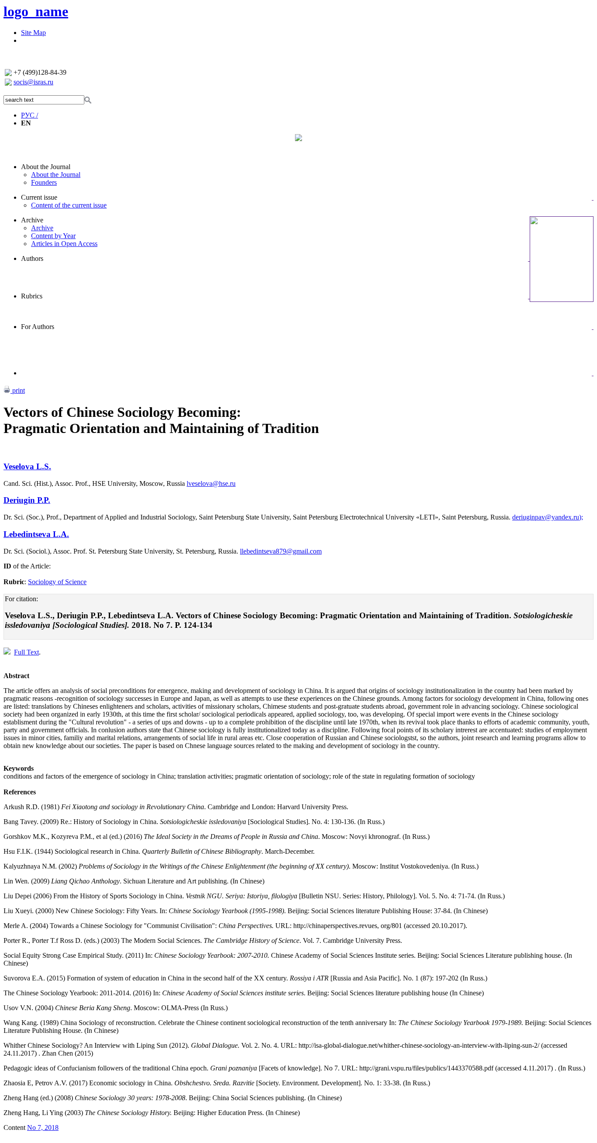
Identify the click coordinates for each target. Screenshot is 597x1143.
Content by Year (53, 235)
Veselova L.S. (27, 466)
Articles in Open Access (64, 243)
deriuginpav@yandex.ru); (547, 517)
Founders (44, 182)
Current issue (39, 197)
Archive (32, 220)
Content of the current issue (69, 205)
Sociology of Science (57, 581)
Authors (32, 258)
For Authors (37, 326)
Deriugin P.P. (26, 500)
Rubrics (31, 296)
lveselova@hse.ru (211, 483)
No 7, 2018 (43, 1127)
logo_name (35, 11)
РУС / (29, 115)
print (17, 390)
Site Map (33, 32)
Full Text (26, 652)
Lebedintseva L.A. (36, 534)
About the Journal (45, 166)
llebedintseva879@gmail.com (281, 551)
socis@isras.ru (33, 82)
